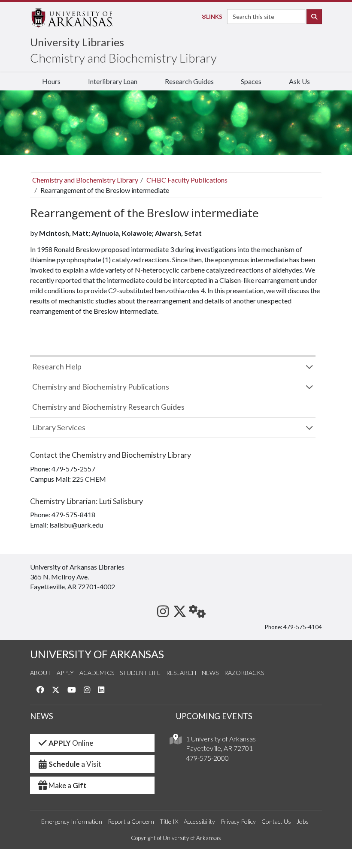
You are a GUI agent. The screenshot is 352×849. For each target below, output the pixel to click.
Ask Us (299, 81)
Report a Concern (131, 821)
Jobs (303, 821)
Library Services (58, 427)
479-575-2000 (207, 758)
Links (214, 16)
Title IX (169, 821)
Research (181, 672)
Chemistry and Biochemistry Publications (100, 386)
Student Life (140, 672)
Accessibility (199, 821)
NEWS (41, 716)
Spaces (251, 81)
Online (71, 742)
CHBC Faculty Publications (187, 180)
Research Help (57, 366)
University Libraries (77, 42)
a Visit (75, 763)
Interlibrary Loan (112, 81)
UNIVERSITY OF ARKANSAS (97, 654)
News (210, 672)
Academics (96, 672)
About (40, 672)
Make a (68, 785)
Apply (65, 672)
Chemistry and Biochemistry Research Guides (108, 406)
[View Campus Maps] (176, 741)
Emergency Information (71, 821)
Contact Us (276, 821)
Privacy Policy (238, 821)
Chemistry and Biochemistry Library (123, 58)
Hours (51, 81)
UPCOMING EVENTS (214, 716)
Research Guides (189, 81)
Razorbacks (244, 672)
